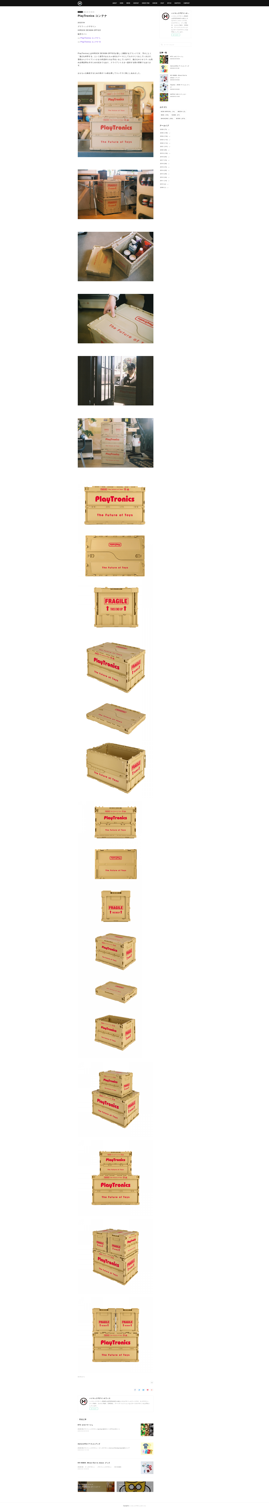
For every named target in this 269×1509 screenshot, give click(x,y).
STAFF (162, 3)
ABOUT (115, 3)
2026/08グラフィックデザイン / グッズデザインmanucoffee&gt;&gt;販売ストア (104, 1448)
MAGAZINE (167, 118)
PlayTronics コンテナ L (90, 38)
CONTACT (136, 3)
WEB (165, 115)
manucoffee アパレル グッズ (89, 1444)
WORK (128, 3)
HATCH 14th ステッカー (178, 94)
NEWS (121, 3)
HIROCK (155, 3)
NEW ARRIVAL (168, 111)
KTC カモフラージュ (85, 1425)
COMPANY (187, 3)
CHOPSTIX (178, 3)
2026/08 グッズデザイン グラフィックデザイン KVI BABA (99, 1467)
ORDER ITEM (145, 3)
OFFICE (169, 3)
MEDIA (181, 111)
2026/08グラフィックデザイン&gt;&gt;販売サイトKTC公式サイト (99, 1429)
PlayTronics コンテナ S (90, 42)
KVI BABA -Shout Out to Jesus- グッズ (94, 1463)
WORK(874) (81, 1377)
